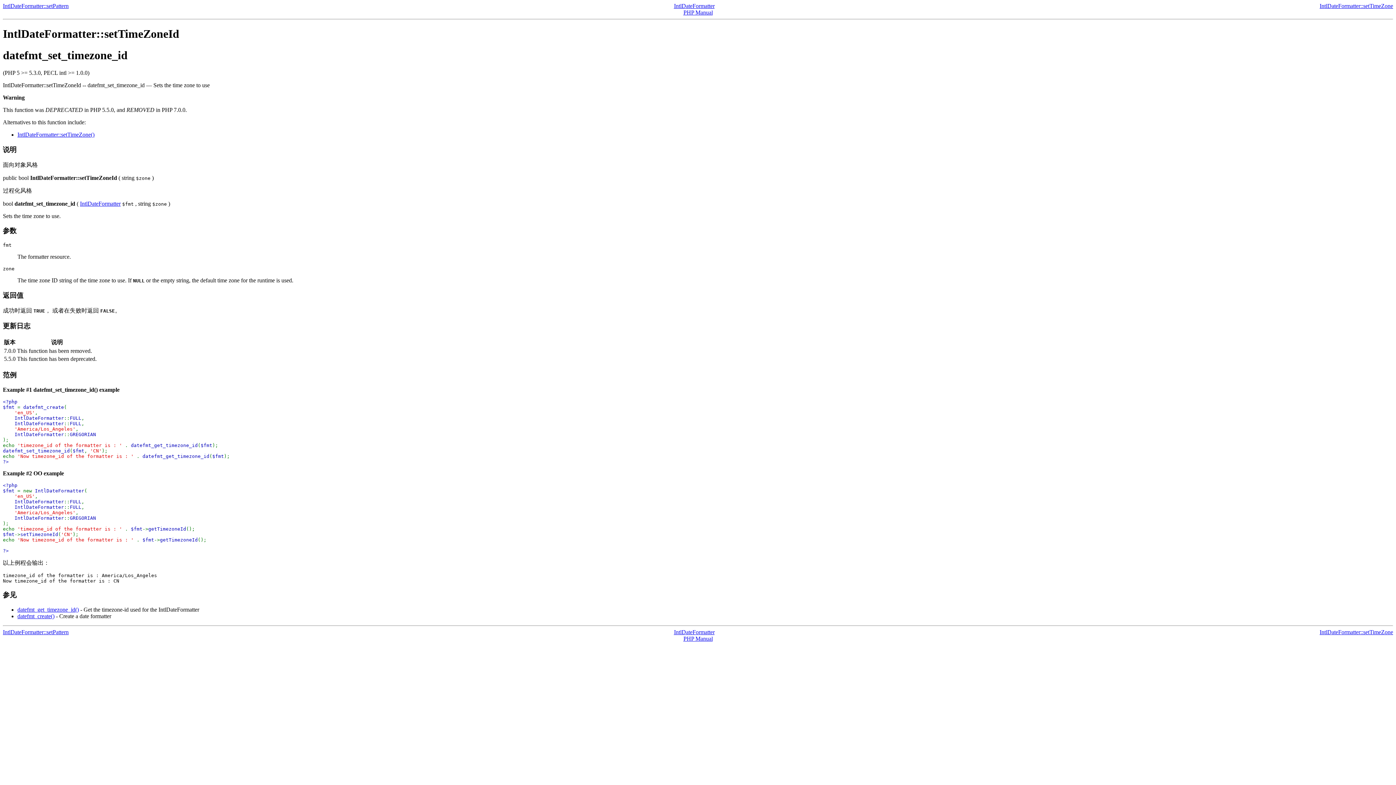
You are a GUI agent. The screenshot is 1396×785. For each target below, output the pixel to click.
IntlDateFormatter (694, 6)
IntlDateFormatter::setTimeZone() (56, 135)
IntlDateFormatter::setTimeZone (1356, 6)
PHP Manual (698, 12)
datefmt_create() (36, 616)
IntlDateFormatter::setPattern (36, 6)
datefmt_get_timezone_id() (48, 610)
